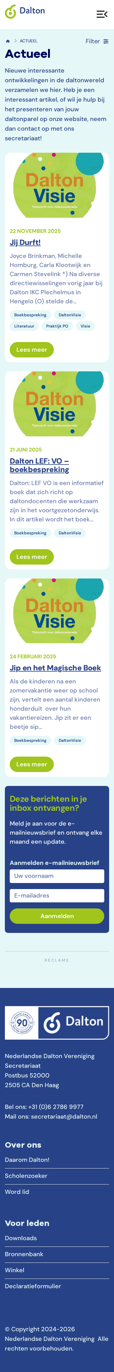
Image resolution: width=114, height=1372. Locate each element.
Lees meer (35, 350)
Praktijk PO (57, 326)
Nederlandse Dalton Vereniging (57, 14)
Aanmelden (57, 917)
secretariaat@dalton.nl (64, 1117)
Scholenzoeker (26, 1176)
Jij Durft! (25, 243)
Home (8, 41)
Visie (85, 326)
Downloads (21, 1239)
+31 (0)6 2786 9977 (56, 1107)
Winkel (14, 1271)
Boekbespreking (30, 315)
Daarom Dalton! (27, 1160)
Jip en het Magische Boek (55, 668)
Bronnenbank (24, 1255)
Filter (93, 42)
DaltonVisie (70, 315)
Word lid (17, 1192)
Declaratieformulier (33, 1287)
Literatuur (24, 326)
